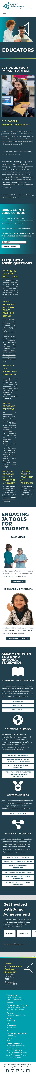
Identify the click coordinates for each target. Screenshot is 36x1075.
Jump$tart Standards (18, 755)
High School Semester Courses (18, 872)
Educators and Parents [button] (17, 1005)
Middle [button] (9, 1038)
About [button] (9, 1018)
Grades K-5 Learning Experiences (18, 861)
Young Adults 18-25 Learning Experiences (18, 884)
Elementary (18, 701)
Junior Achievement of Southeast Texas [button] (15, 1047)
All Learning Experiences (18, 857)
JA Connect (18, 581)
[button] (8, 1071)
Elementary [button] (11, 1036)
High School (18, 706)
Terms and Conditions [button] (12, 1064)
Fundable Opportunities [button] (16, 1015)
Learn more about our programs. (9, 499)
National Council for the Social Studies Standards (18, 760)
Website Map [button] (19, 1067)
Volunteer (23, 934)
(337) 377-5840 (11, 984)
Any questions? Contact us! (14, 944)
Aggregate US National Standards (18, 767)
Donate (9, 934)
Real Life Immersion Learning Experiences (18, 877)
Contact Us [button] (10, 982)
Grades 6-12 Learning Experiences (18, 867)
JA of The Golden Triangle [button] (17, 1055)
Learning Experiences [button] (16, 1033)
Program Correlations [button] (15, 1010)
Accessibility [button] (8, 1067)
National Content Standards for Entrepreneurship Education (18, 774)
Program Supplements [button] (15, 1007)
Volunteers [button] (11, 995)
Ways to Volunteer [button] (13, 997)
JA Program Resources (18, 638)
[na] (18, 555)
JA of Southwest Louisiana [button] (16, 1053)
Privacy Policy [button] (26, 1064)
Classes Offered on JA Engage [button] (15, 1001)
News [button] (8, 1030)
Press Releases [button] (12, 1028)
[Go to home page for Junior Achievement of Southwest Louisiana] (17, 6)
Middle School (18, 710)
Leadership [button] (10, 1021)
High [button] (8, 1040)
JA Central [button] (28, 1067)
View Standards (17, 814)
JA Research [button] (11, 1025)
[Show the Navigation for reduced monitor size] (4, 13)
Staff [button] (8, 1023)
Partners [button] (10, 1013)
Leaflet (34, 956)
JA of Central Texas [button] (14, 1050)
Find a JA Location (13, 1058)
